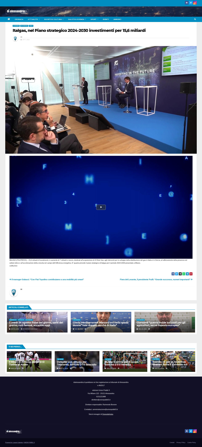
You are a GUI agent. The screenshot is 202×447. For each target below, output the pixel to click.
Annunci (117, 19)
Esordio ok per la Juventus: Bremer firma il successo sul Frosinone (170, 364)
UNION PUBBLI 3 (29, 442)
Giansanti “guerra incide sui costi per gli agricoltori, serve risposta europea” (161, 324)
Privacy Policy (181, 442)
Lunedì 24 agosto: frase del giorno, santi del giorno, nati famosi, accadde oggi (36, 324)
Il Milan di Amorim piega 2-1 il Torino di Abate (26, 363)
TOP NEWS (12, 359)
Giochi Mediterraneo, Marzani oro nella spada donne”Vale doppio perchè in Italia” (100, 324)
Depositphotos (107, 414)
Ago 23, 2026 (111, 368)
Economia (16, 25)
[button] (195, 19)
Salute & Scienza (76, 19)
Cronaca (19, 19)
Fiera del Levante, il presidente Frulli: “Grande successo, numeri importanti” (155, 279)
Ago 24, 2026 (15, 368)
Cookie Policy (191, 442)
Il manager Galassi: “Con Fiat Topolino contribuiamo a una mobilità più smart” (47, 279)
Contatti (172, 442)
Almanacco (13, 319)
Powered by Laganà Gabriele (14, 442)
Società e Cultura (53, 19)
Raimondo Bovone (30, 329)
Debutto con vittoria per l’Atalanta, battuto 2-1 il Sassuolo (76, 363)
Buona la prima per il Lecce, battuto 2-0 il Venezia (122, 363)
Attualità (33, 19)
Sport (94, 19)
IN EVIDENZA (24, 25)
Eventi (106, 19)
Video (31, 25)
